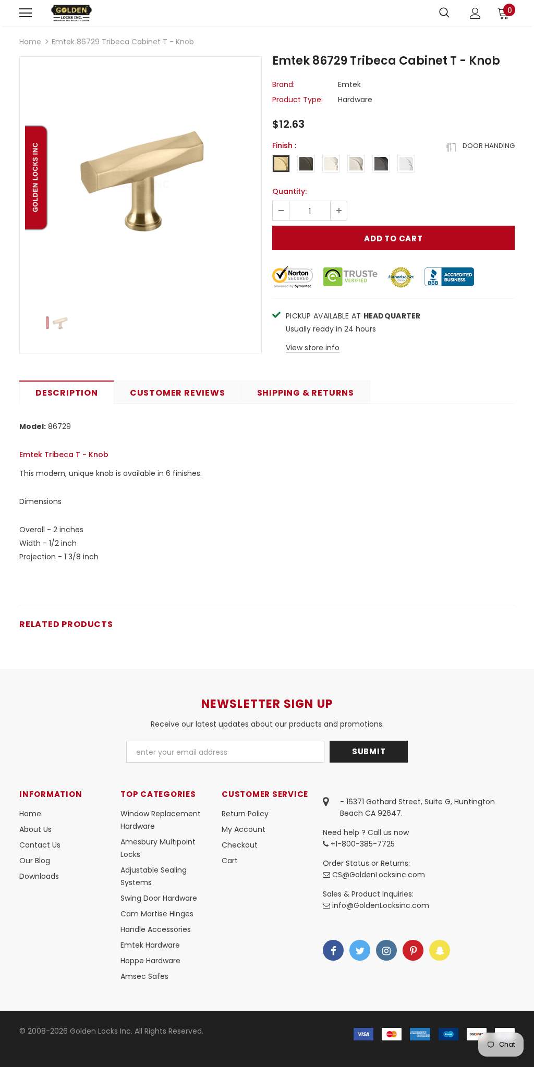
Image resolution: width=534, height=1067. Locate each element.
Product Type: (297, 99)
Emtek (349, 84)
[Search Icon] (444, 13)
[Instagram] (386, 950)
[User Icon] (475, 13)
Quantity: (289, 191)
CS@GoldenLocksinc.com (378, 874)
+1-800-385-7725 (362, 844)
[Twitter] (359, 950)
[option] (140, 177)
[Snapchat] (439, 950)
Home (30, 41)
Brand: (283, 84)
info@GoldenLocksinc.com (380, 905)
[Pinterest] (413, 950)
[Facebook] (333, 950)
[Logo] (71, 12)
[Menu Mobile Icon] (25, 13)
